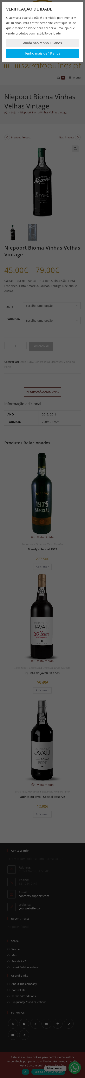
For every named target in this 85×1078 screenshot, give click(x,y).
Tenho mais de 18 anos (42, 53)
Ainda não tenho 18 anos (42, 43)
